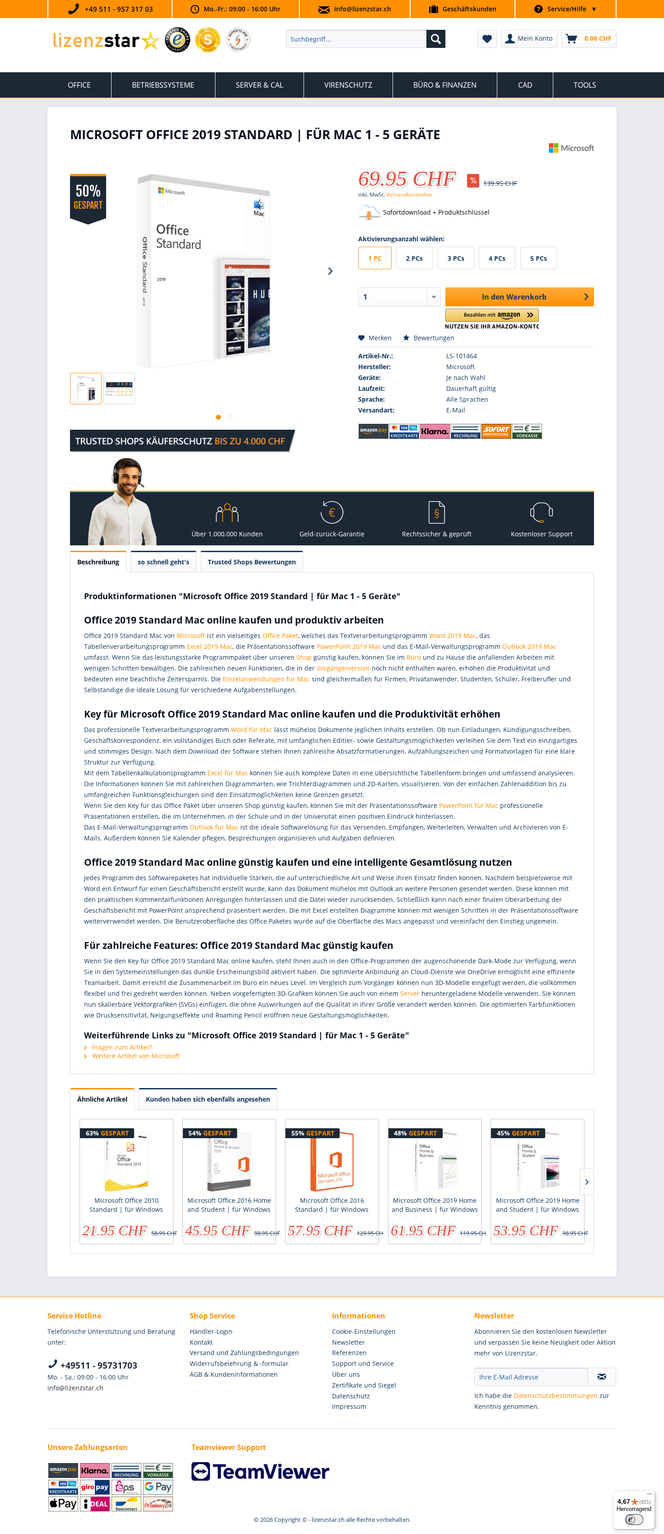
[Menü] (649, 1496)
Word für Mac (251, 729)
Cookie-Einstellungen (364, 1331)
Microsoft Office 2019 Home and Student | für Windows (538, 1205)
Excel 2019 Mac (210, 646)
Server (410, 993)
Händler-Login (211, 1331)
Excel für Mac (227, 773)
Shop (304, 657)
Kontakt (201, 1342)
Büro (414, 657)
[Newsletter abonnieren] (602, 1377)
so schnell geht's (163, 562)
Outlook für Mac (214, 827)
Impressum (349, 1406)
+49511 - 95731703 (97, 1365)
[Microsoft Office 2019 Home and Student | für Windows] (537, 1160)
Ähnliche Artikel (102, 1099)
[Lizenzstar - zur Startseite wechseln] (106, 41)
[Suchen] (435, 39)
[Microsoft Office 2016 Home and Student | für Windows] (229, 1160)
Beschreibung (98, 562)
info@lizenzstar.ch (362, 9)
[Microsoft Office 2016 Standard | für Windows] (332, 1160)
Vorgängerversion (343, 668)
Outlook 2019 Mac (529, 646)
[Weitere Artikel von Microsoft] (571, 159)
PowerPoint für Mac (468, 805)
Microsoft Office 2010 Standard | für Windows (126, 1205)
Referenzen (349, 1352)
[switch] (634, 1519)
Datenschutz (351, 1396)
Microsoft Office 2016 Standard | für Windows (332, 1205)
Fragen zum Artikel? (121, 1047)
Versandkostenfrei (409, 194)
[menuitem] (365, 39)
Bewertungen (433, 337)
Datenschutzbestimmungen (556, 1395)
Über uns (346, 1374)
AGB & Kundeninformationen (234, 1374)
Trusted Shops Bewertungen (252, 562)
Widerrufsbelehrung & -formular (239, 1363)
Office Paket (280, 635)
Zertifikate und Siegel (364, 1385)
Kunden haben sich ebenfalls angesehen (208, 1099)
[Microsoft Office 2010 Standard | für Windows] (126, 1160)
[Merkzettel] (487, 39)
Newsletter (348, 1342)
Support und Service (363, 1363)
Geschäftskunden (469, 9)
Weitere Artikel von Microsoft (135, 1055)
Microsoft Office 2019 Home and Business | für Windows (435, 1205)
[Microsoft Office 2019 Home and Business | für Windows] (435, 1160)
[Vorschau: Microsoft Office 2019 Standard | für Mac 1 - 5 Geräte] (86, 388)
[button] (492, 319)
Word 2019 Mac (452, 635)
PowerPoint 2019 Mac (349, 646)
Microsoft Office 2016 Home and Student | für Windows (229, 1205)
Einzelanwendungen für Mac (266, 679)
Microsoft (191, 635)
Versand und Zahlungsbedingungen (244, 1352)
